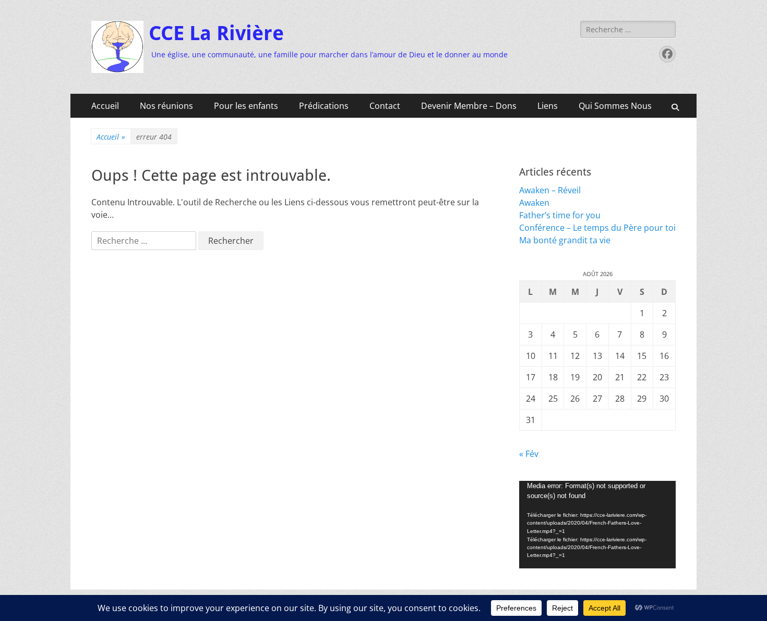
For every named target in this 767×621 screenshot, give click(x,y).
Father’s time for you (560, 215)
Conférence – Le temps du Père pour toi (597, 227)
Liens (547, 105)
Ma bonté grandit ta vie (564, 240)
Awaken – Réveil (550, 190)
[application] (597, 525)
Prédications (324, 105)
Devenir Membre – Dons (469, 105)
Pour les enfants (246, 105)
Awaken (534, 202)
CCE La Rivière (216, 33)
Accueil (105, 105)
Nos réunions (166, 105)
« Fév (528, 453)
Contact (384, 105)
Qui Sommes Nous (615, 105)
